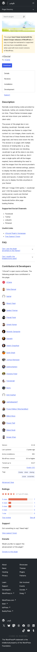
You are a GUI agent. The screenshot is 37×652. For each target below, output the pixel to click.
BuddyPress (7, 611)
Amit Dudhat (11, 395)
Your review (6, 518)
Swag (23, 593)
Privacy (5, 576)
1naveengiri (10, 381)
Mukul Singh (10, 430)
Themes (23, 568)
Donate (23, 590)
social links (30, 476)
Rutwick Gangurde (13, 332)
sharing (32, 472)
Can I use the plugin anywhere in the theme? (11, 250)
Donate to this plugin (10, 552)
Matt (5, 604)
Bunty (8, 388)
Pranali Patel (11, 317)
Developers (6, 590)
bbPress (6, 607)
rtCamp (7, 60)
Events (22, 586)
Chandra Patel (11, 374)
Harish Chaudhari (12, 346)
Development (9, 89)
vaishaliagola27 (12, 402)
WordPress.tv (8, 593)
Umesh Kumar (11, 324)
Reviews (7, 79)
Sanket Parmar (12, 310)
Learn (4, 582)
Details (6, 73)
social (24, 476)
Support (7, 95)
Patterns (23, 576)
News (4, 568)
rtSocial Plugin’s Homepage (15, 233)
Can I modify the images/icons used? (9, 257)
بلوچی (9, 620)
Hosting (5, 572)
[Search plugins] (24, 17)
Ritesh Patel (11, 303)
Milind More (10, 416)
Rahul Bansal (11, 289)
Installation (8, 84)
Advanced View (8, 482)
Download (7, 65)
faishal (8, 296)
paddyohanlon (11, 367)
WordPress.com (9, 600)
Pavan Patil (10, 423)
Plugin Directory (7, 9)
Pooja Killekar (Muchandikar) (17, 409)
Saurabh (9, 339)
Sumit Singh (10, 353)
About (4, 565)
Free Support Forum (12, 236)
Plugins (22, 572)
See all (32, 518)
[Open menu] (33, 3)
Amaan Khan (11, 437)
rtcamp (20, 472)
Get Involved (24, 582)
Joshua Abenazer (13, 360)
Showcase (23, 565)
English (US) (31, 467)
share (26, 472)
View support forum (9, 533)
